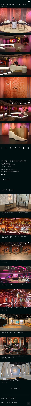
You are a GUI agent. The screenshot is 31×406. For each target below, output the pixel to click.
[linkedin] (5, 174)
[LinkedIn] (6, 148)
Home (2, 398)
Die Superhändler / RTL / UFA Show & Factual (15, 212)
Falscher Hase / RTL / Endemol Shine (12, 284)
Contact (13, 398)
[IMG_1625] (15, 194)
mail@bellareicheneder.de (11, 171)
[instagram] (2, 174)
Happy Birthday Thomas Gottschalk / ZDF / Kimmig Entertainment (14, 357)
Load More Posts (15, 388)
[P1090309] (15, 289)
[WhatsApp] (10, 148)
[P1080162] (15, 362)
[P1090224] (15, 218)
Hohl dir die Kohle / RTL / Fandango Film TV (14, 332)
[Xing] (23, 148)
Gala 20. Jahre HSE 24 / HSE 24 (11, 380)
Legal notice (4, 402)
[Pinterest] (19, 148)
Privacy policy (13, 402)
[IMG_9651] (15, 337)
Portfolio (7, 398)
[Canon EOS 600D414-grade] (15, 314)
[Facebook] (1, 148)
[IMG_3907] (15, 266)
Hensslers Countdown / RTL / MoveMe (13, 261)
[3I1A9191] (15, 242)
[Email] (28, 148)
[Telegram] (15, 148)
